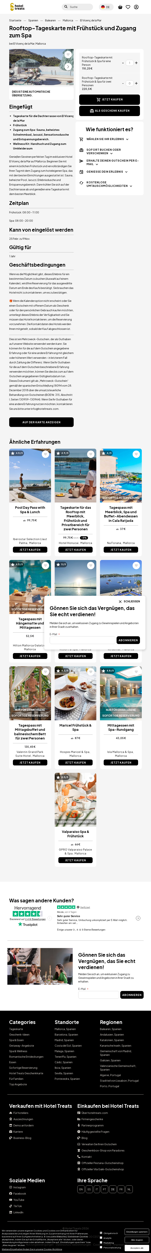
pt (104, 1189)
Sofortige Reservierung (23, 1067)
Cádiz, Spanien (64, 1062)
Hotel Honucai (69, 543)
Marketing (108, 1242)
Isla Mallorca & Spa (120, 751)
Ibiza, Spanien (63, 1067)
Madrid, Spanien (64, 1040)
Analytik (107, 1238)
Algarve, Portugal (110, 1075)
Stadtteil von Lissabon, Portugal (119, 1080)
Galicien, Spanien (110, 1060)
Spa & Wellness (18, 1051)
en (81, 1189)
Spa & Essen (16, 1040)
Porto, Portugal (109, 1086)
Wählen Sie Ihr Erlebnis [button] (105, 139)
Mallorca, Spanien (65, 1029)
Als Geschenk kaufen (112, 110)
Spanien (33, 20)
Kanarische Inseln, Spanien (115, 1045)
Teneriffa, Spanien (65, 1056)
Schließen (131, 601)
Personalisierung (112, 1247)
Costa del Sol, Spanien (68, 1045)
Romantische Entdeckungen (26, 1056)
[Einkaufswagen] (122, 7)
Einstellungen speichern (137, 1232)
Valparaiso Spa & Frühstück (75, 833)
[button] (68, 66)
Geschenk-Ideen (19, 1034)
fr (121, 1189)
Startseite (15, 20)
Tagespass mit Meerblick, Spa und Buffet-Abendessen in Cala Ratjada (121, 513)
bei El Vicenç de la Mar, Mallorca (27, 43)
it (97, 1189)
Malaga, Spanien (64, 1051)
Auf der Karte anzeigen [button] (41, 422)
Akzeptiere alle (136, 1248)
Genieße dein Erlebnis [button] (105, 171)
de (113, 1189)
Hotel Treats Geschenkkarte (26, 1073)
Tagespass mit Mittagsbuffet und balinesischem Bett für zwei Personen (30, 731)
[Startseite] (17, 7)
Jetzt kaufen (112, 99)
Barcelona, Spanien (66, 1034)
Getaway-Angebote (21, 1045)
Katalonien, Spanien (112, 1040)
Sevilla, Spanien (64, 1073)
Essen (12, 1062)
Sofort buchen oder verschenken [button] (104, 151)
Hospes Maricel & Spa (74, 751)
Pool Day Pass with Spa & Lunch (30, 509)
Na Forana (114, 543)
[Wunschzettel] (130, 7)
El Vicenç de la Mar (90, 20)
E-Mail (82, 988)
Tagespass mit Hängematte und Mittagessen (30, 623)
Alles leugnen (137, 1240)
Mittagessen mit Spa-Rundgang (121, 727)
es (89, 1189)
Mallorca (68, 20)
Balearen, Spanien (111, 1029)
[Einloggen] (138, 7)
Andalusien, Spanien (112, 1034)
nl (129, 1189)
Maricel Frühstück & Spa (75, 727)
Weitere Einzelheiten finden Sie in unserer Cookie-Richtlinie (32, 1249)
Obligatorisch (110, 1233)
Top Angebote (18, 1084)
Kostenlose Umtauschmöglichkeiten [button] (107, 184)
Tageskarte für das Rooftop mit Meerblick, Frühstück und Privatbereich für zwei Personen (75, 518)
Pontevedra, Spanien (67, 1078)
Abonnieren (132, 995)
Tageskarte (16, 1029)
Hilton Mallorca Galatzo (29, 645)
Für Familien (16, 1078)
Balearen (50, 20)
